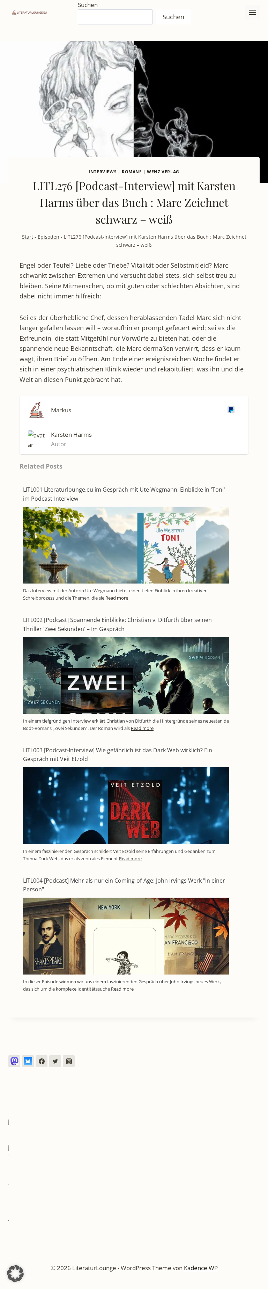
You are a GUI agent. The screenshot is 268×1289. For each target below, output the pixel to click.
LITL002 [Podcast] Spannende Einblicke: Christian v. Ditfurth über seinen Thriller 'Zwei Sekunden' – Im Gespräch (117, 624)
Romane (132, 171)
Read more (116, 598)
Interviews (103, 171)
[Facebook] (41, 1061)
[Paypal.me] (229, 409)
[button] (15, 1273)
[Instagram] (69, 1061)
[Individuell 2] (28, 1061)
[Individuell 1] (14, 1061)
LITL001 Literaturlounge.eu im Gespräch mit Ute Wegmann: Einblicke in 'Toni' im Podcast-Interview (124, 494)
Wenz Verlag (163, 171)
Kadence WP (201, 1268)
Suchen (88, 5)
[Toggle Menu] (252, 12)
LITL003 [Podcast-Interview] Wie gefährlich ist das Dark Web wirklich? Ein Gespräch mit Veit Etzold (117, 754)
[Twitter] (55, 1061)
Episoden (48, 236)
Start (27, 236)
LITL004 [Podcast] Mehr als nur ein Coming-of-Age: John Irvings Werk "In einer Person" (124, 885)
